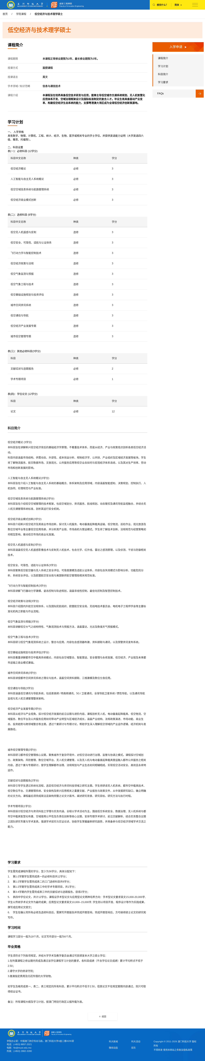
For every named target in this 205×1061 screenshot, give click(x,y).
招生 (133, 1047)
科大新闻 (113, 1041)
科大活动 (135, 1041)
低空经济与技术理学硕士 (49, 14)
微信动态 (113, 1047)
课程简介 (163, 58)
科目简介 (163, 74)
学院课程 (21, 14)
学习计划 (163, 66)
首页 (5, 14)
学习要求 (163, 82)
